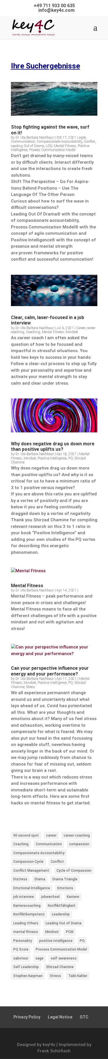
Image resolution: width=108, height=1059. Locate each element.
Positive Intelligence (52, 458)
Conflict (89, 142)
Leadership (61, 914)
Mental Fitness (65, 146)
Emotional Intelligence (31, 888)
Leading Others (25, 923)
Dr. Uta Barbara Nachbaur (35, 138)
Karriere (73, 897)
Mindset (72, 332)
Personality (22, 941)
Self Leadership (26, 967)
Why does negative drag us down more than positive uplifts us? (52, 446)
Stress (30, 687)
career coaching (77, 835)
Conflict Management (31, 871)
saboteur (20, 958)
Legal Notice (60, 1017)
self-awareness (64, 958)
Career (80, 328)
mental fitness (25, 932)
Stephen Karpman (28, 976)
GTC (84, 1017)
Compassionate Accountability (59, 142)
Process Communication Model (52, 150)
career (51, 835)
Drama (40, 879)
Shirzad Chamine (60, 967)
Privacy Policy (27, 1017)
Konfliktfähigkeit (61, 906)
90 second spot (26, 835)
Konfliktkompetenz (29, 914)
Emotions (65, 888)
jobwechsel (50, 897)
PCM (69, 932)
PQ (70, 458)
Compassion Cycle (28, 862)
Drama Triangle (64, 879)
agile (82, 138)
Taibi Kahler (77, 976)
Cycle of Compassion (73, 871)
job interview (23, 897)
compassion (79, 844)
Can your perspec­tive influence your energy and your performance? (50, 670)
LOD (49, 146)
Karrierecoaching (27, 906)
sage (39, 958)
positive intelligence (56, 941)
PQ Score (21, 949)
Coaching (33, 332)
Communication (23, 142)
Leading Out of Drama (27, 146)
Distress (20, 879)
